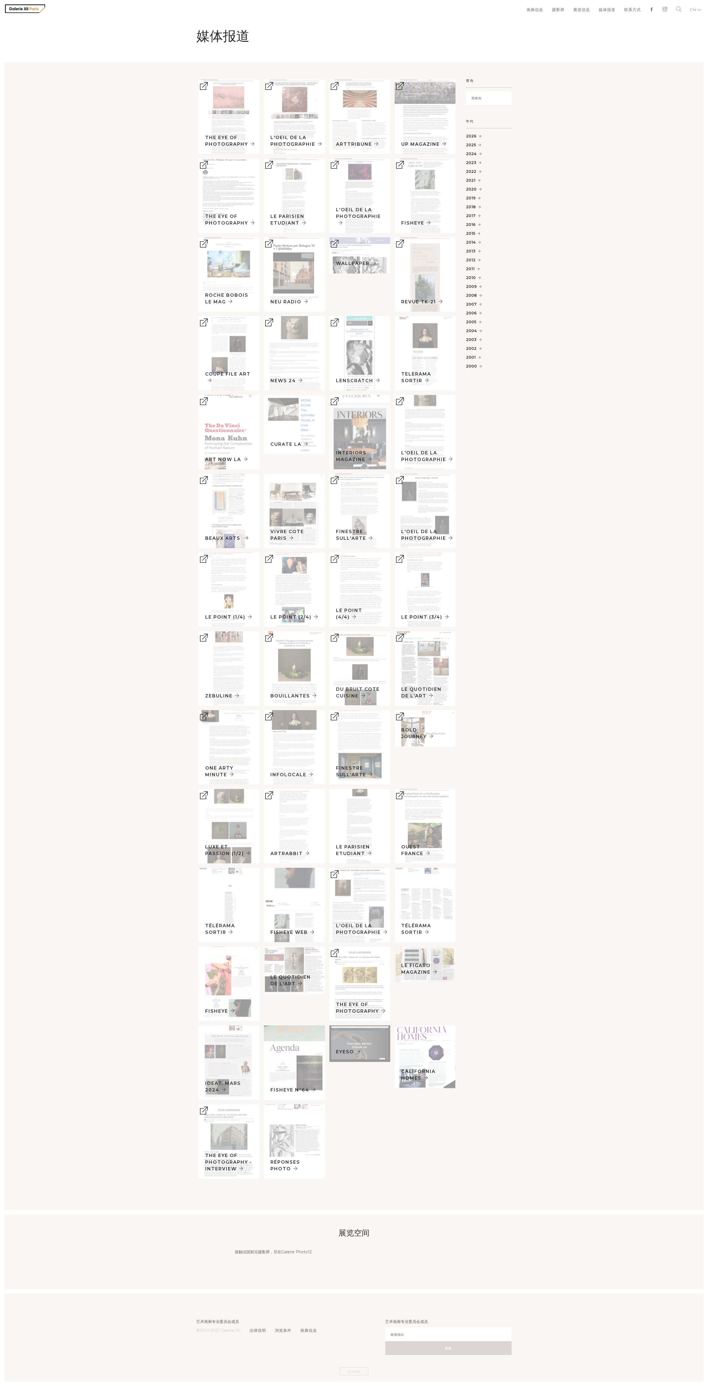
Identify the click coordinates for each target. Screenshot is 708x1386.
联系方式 (634, 9)
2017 (470, 215)
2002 (471, 348)
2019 (470, 198)
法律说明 (257, 1330)
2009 (471, 286)
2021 (470, 180)
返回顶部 (354, 1372)
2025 (471, 144)
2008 (471, 295)
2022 (471, 171)
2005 (471, 321)
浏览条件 (281, 1330)
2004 (471, 330)
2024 (471, 153)
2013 (470, 251)
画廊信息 (540, 9)
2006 (471, 313)
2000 (471, 366)
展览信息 (585, 9)
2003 (471, 339)
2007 (471, 304)
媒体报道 (609, 9)
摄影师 (563, 9)
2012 (470, 259)
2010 (471, 277)
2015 (470, 233)
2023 (471, 162)
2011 (470, 268)
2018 (471, 206)
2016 (470, 224)
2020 (471, 189)
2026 (471, 136)
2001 (471, 357)
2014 (471, 242)
